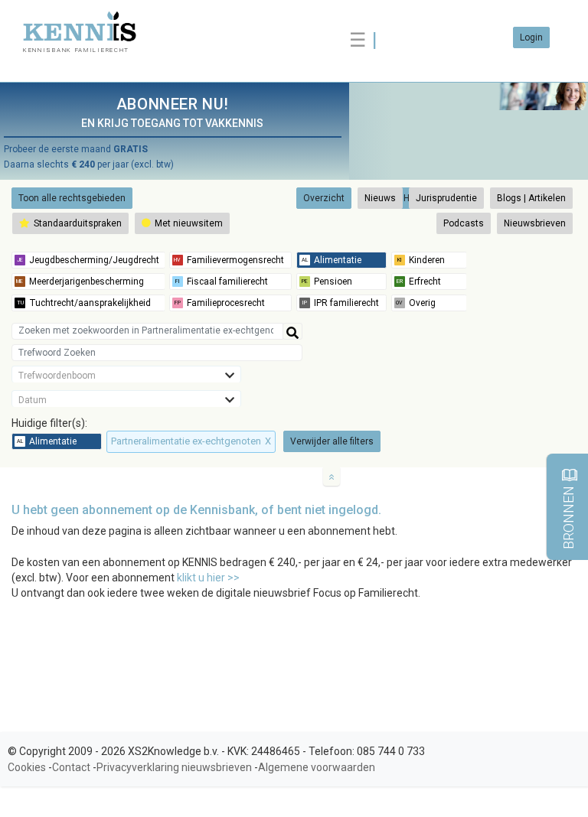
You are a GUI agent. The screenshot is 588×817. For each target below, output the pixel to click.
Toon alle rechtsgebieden (72, 198)
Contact (71, 767)
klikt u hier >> (208, 577)
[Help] (292, 331)
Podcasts (463, 223)
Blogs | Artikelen (531, 198)
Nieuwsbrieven (535, 223)
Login (531, 37)
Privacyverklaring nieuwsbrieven (174, 767)
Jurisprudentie (446, 198)
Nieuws (380, 198)
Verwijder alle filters (332, 441)
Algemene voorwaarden (316, 767)
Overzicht (324, 198)
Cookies (27, 767)
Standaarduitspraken (76, 223)
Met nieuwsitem (187, 223)
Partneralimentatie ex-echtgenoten (191, 441)
